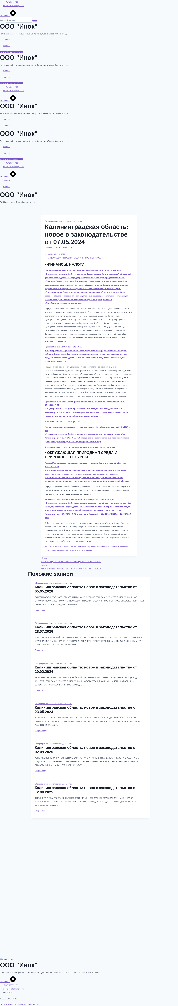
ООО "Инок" (19, 26)
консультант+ (85, 550)
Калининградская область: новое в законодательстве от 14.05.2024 (71, 567)
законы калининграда (62, 550)
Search (3, 20)
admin (49, 247)
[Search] (34, 20)
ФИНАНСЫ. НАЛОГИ (57, 254)
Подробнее (40, 610)
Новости (6, 39)
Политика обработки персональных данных (20, 1004)
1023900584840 (52, 546)
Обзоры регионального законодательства (63, 221)
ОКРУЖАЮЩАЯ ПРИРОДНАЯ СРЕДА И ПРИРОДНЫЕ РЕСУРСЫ (74, 258)
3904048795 (66, 546)
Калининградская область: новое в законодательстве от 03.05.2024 (71, 560)
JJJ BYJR (90, 546)
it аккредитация (79, 546)
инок (76, 550)
